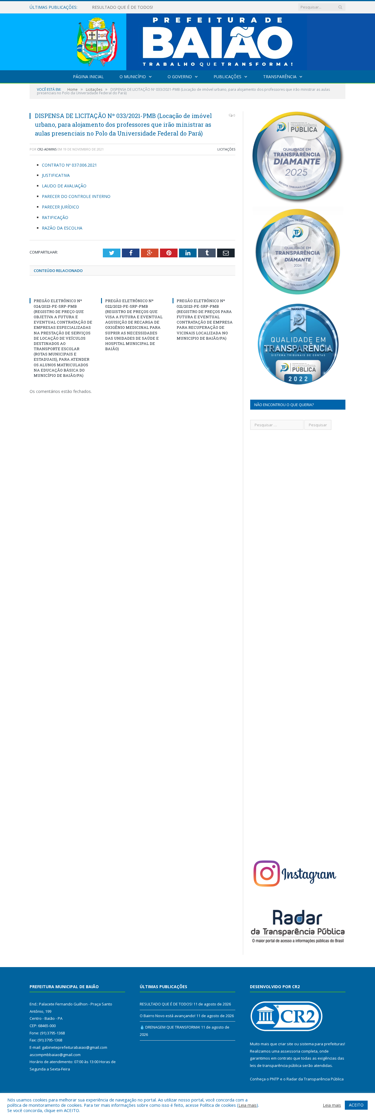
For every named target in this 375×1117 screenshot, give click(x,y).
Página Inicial (88, 76)
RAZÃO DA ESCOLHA (62, 228)
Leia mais (247, 1105)
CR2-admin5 (47, 149)
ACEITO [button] (356, 1105)
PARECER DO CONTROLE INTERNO (76, 196)
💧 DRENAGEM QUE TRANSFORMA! (170, 1027)
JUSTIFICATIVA (56, 175)
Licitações (226, 149)
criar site (285, 1043)
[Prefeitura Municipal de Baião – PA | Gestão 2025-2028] (187, 40)
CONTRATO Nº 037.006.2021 (69, 165)
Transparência (279, 76)
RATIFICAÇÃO (55, 217)
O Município (133, 76)
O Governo (180, 76)
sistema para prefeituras (322, 1043)
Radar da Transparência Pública (315, 1079)
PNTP (274, 1079)
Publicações (227, 76)
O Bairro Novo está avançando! (122, 7)
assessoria (290, 1051)
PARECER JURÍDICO (60, 207)
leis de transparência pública (275, 1065)
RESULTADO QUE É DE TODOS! (166, 1004)
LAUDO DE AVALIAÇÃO (64, 186)
